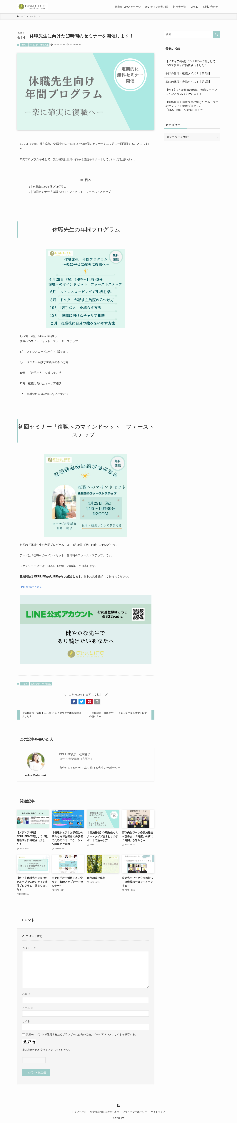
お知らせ (34, 45)
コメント (29, 948)
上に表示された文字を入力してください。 (46, 1050)
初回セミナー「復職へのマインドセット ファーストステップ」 (73, 191)
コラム (24, 45)
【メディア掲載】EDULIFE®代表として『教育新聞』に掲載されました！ (190, 63)
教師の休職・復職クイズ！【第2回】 (188, 73)
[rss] (118, 1105)
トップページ (79, 1111)
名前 (26, 994)
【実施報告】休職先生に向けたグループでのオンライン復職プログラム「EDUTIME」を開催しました (192, 105)
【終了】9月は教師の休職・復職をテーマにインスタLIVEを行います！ (191, 91)
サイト (26, 1021)
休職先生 (44, 45)
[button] (74, 701)
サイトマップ (158, 1111)
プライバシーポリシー (135, 1111)
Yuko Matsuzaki (35, 775)
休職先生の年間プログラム (49, 186)
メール (27, 1007)
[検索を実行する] (216, 34)
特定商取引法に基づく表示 (104, 1111)
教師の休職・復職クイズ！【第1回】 (188, 81)
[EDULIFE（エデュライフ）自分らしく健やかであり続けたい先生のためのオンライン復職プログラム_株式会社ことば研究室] (32, 6)
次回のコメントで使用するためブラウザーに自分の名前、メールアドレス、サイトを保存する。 (82, 1034)
